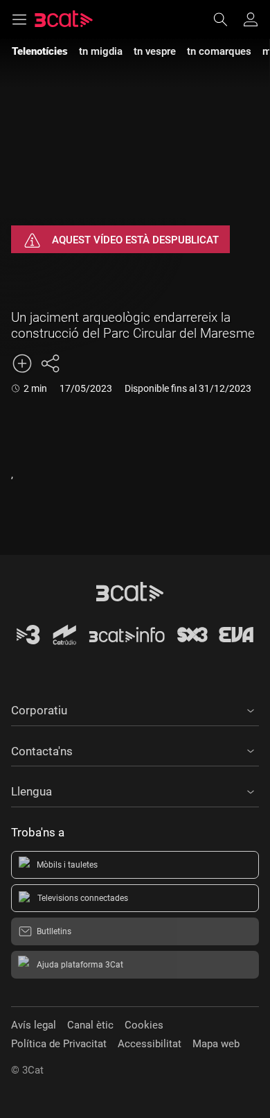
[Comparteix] (50, 363)
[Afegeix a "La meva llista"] (22, 363)
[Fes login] (250, 19)
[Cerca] (227, 19)
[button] (135, 708)
